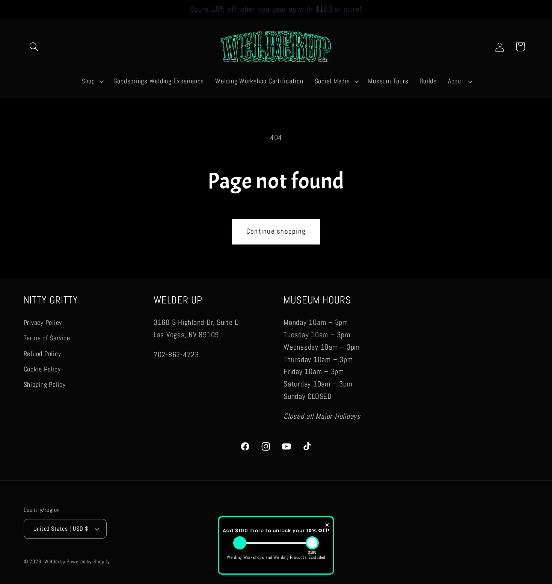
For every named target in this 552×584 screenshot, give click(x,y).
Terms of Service (47, 338)
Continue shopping (276, 231)
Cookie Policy (42, 369)
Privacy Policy (43, 322)
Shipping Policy (45, 384)
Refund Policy (42, 353)
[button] (34, 46)
